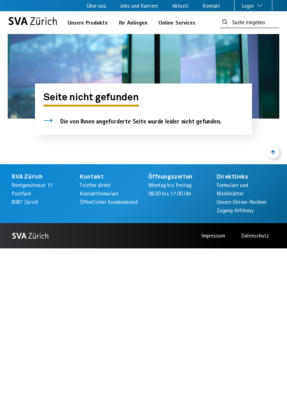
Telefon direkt (95, 185)
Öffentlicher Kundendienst (109, 202)
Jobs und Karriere (139, 5)
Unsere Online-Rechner (242, 202)
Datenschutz (255, 235)
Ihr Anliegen (133, 22)
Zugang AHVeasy (235, 210)
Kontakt (211, 5)
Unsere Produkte (88, 22)
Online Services (177, 22)
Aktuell (180, 5)
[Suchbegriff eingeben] (225, 22)
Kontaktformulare (99, 193)
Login (248, 5)
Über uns (96, 5)
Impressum (213, 235)
